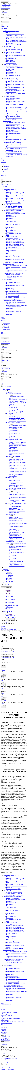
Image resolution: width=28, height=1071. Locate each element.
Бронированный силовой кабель (15, 970)
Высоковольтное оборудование (12, 896)
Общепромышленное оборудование (13, 959)
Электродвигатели (11, 963)
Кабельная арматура (9, 941)
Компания (3, 1024)
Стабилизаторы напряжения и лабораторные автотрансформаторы (13, 985)
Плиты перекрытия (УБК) (13, 889)
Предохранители (11, 916)
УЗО (7, 921)
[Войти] (1, 381)
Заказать (3, 676)
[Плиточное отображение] (1, 668)
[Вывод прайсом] (4, 668)
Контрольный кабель (12, 976)
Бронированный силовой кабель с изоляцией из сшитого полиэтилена (16, 972)
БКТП (8, 876)
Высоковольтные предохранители (15, 899)
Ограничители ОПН (11, 902)
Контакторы (9, 915)
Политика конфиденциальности (9, 1058)
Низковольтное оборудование (11, 909)
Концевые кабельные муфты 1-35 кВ (16, 951)
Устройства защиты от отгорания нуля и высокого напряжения (15, 996)
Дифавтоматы (10, 913)
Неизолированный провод (13, 977)
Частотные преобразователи (14, 962)
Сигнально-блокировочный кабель (16, 983)
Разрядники (9, 904)
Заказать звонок (4, 9)
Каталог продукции (6, 1004)
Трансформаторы (11, 907)
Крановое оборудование (13, 960)
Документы (6, 171)
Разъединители (10, 905)
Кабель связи (10, 974)
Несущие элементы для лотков (14, 930)
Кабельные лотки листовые (14, 927)
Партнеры (6, 168)
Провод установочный (12, 982)
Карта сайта (4, 1060)
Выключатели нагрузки (12, 898)
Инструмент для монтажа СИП (14, 895)
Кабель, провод (7, 965)
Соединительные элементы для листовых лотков (15, 935)
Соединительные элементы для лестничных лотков (15, 932)
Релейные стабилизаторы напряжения (16, 991)
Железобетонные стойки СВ (14, 880)
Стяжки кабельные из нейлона (14, 948)
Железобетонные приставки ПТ (15, 878)
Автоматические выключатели (14, 912)
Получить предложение (6, 181)
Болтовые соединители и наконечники (13, 943)
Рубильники (9, 918)
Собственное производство (11, 875)
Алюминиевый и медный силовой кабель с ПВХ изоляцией (15, 967)
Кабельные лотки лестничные (14, 925)
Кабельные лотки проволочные (15, 928)
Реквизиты (6, 169)
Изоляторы (9, 901)
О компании (6, 164)
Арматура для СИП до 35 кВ (14, 893)
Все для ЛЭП (7, 890)
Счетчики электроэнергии (13, 919)
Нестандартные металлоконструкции (16, 886)
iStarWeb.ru (10, 1063)
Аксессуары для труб (12, 924)
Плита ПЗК (9, 887)
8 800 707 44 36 (6, 5)
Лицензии (6, 166)
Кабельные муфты (8, 950)
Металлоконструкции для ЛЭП (15, 884)
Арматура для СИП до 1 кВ (14, 892)
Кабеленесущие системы (10, 922)
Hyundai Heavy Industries (13, 910)
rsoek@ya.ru (4, 12)
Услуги (2, 1003)
